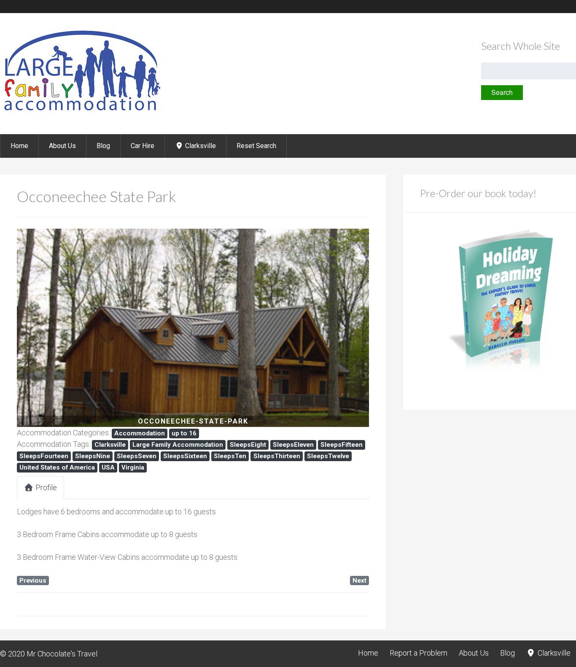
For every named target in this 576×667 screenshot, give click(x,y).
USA (108, 467)
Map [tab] (139, 487)
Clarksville (199, 146)
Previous (32, 580)
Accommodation (139, 433)
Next (359, 580)
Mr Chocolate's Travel (62, 653)
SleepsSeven (136, 456)
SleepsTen (230, 456)
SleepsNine (92, 456)
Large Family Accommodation (177, 444)
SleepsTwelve (328, 456)
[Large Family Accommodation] (81, 111)
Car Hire (142, 146)
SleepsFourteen (43, 456)
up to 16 (184, 433)
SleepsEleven (293, 444)
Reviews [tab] (186, 487)
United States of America (57, 467)
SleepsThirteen (276, 456)
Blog (103, 146)
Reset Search (256, 146)
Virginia (132, 467)
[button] (43, 328)
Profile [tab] (46, 487)
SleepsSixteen (185, 456)
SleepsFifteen (341, 444)
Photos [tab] (94, 487)
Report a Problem (418, 652)
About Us (62, 146)
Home (19, 146)
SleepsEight (248, 444)
